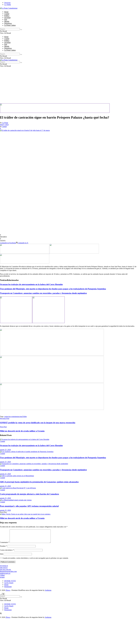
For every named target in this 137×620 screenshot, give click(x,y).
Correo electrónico (7, 550)
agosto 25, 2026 (5, 450)
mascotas (19, 416)
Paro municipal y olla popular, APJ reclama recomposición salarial (29, 506)
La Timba (7, 4)
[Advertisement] (64, 88)
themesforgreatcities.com (8, 571)
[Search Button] (21, 29)
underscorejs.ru (5, 573)
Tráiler (24, 416)
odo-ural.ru (3, 567)
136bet (2, 575)
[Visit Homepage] (8, 8)
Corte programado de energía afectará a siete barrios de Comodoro (29, 494)
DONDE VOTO (10, 581)
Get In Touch (8, 583)
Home (6, 12)
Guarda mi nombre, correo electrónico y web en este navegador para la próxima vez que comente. (35, 558)
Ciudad (6, 14)
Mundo (6, 21)
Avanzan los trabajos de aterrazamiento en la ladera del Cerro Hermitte (31, 284)
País (5, 19)
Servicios (7, 3)
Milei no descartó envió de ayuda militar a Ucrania (22, 518)
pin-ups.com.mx (5, 569)
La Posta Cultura (10, 25)
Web (1, 554)
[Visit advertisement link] (55, 112)
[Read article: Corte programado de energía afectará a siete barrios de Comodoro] (68, 488)
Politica (6, 16)
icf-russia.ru (4, 566)
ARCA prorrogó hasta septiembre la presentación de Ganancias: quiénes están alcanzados (39, 482)
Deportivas (8, 23)
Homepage (8, 587)
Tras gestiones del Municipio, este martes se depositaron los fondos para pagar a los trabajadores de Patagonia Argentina (53, 289)
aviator (2, 577)
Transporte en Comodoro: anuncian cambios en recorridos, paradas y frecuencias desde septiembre (43, 293)
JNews (8, 590)
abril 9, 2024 (4, 124)
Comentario (4, 542)
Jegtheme (48, 590)
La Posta (5, 123)
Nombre (3, 546)
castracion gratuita (10, 416)
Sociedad (7, 17)
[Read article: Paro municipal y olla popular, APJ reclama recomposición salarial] (68, 500)
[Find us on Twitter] (1, 614)
